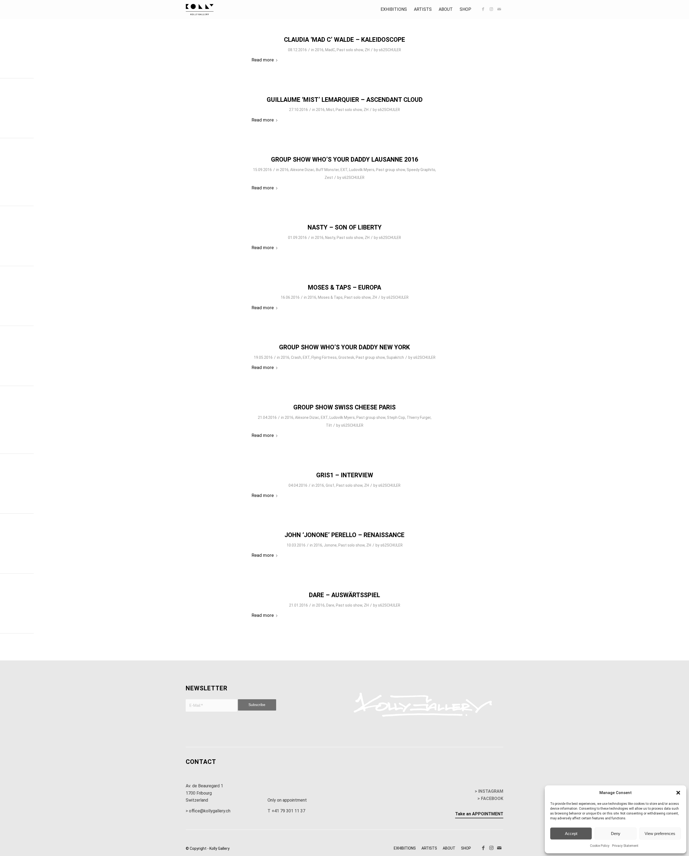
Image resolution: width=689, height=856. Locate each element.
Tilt (329, 425)
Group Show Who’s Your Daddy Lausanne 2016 (344, 159)
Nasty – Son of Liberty (345, 227)
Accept (571, 833)
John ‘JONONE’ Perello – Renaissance (344, 535)
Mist (330, 109)
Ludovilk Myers (361, 170)
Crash (296, 357)
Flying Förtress (324, 357)
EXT (343, 170)
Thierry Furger (419, 417)
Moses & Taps (330, 297)
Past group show (390, 170)
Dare (330, 605)
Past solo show (350, 50)
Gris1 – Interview (344, 475)
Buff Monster (327, 170)
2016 (319, 50)
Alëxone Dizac (302, 170)
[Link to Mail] (499, 9)
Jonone (330, 545)
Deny (615, 833)
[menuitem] (393, 9)
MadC (330, 50)
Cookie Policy (599, 846)
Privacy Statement (625, 846)
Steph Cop (396, 417)
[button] (678, 792)
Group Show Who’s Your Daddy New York (344, 347)
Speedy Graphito (421, 170)
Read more (263, 59)
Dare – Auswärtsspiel (344, 595)
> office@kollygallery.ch (208, 810)
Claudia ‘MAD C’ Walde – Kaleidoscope (344, 39)
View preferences (660, 833)
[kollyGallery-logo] (200, 9)
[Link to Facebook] (483, 9)
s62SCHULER (390, 50)
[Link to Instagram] (491, 9)
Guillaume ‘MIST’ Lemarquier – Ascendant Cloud (345, 99)
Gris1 (330, 485)
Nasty (330, 237)
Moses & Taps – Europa (344, 287)
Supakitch (395, 357)
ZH (367, 50)
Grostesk (346, 357)
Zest (329, 177)
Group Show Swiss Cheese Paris (344, 407)
